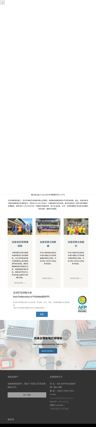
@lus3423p (64, 401)
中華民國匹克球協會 (59, 408)
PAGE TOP (91, 412)
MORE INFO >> (20, 283)
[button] (42, 314)
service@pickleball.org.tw (61, 398)
